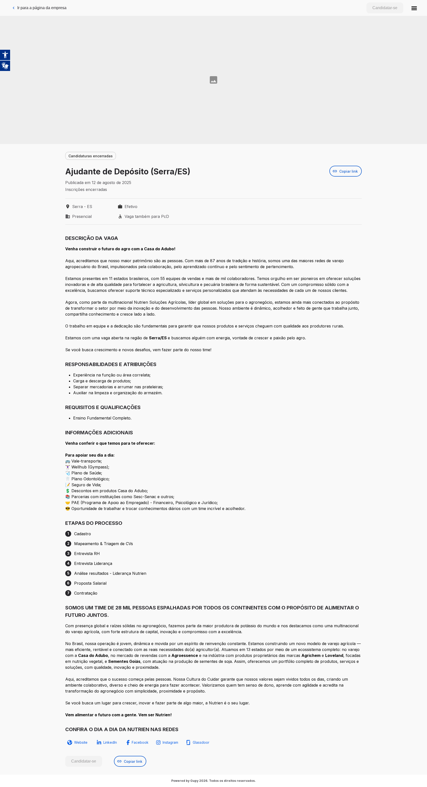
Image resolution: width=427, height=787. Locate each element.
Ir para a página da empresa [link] (41, 8)
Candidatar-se (384, 8)
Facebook (140, 742)
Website (80, 742)
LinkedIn (110, 742)
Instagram (170, 742)
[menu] (414, 8)
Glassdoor (201, 742)
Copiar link (348, 171)
